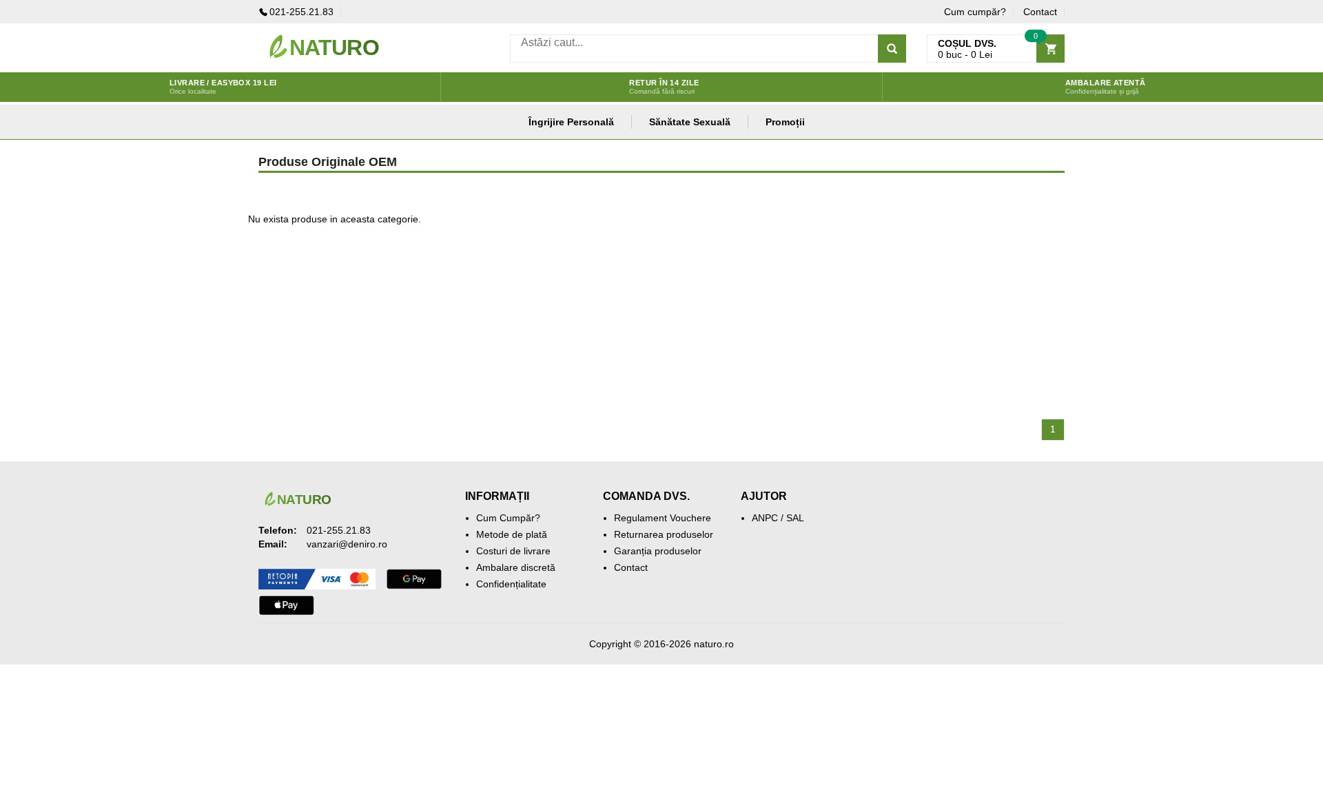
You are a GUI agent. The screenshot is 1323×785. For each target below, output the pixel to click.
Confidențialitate (511, 583)
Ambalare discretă (515, 567)
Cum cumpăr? (975, 11)
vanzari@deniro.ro (347, 544)
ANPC (765, 517)
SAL (795, 517)
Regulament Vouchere (662, 517)
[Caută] (892, 48)
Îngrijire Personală (571, 121)
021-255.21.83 (301, 11)
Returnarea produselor (663, 534)
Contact (1040, 11)
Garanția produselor (657, 550)
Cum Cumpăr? (508, 517)
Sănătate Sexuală (689, 121)
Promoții (785, 121)
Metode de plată (511, 534)
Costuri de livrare (513, 550)
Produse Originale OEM (327, 162)
